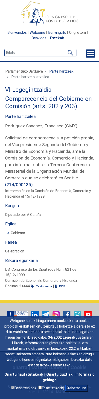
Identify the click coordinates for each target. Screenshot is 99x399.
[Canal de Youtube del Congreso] (88, 314)
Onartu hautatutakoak (24, 374)
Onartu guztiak (59, 374)
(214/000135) (19, 184)
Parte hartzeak (61, 71)
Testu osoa (43, 286)
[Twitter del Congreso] (78, 314)
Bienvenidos (17, 32)
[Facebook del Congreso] (67, 314)
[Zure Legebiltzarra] (18, 314)
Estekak (57, 38)
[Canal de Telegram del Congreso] (46, 314)
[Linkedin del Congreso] (35, 314)
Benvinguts (57, 32)
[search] (40, 52)
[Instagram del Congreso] (56, 314)
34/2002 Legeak (62, 337)
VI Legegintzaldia (28, 89)
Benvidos (39, 38)
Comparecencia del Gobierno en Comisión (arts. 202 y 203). (48, 102)
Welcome (37, 32)
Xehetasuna (76, 388)
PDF (61, 286)
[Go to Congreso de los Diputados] (49, 13)
